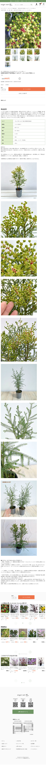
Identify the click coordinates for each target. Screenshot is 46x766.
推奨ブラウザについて (6, 749)
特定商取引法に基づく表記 (21, 749)
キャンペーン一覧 (20, 743)
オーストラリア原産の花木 (12, 8)
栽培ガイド (4, 746)
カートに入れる (27, 89)
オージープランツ (4, 8)
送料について (3, 100)
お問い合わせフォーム (23, 711)
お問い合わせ (19, 746)
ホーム (3, 740)
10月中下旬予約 (3, 10)
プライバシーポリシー (35, 746)
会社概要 (32, 743)
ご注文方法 (18, 740)
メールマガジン (34, 749)
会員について (4, 743)
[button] (30, 623)
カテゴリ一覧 (33, 740)
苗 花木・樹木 (9, 10)
